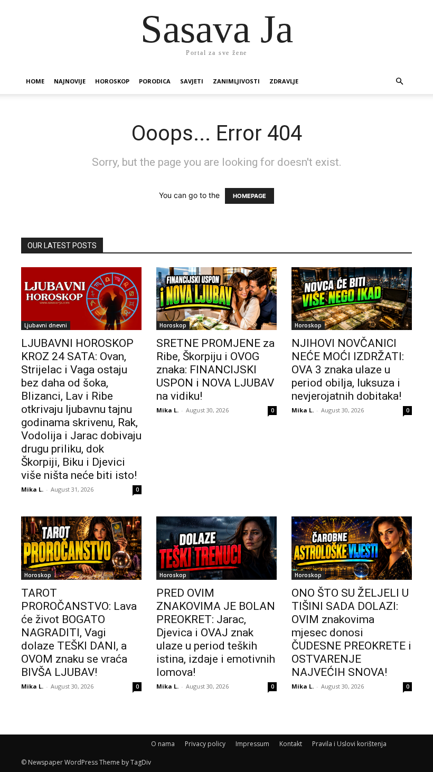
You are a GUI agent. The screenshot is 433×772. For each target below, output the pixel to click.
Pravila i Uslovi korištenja (349, 743)
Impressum (252, 743)
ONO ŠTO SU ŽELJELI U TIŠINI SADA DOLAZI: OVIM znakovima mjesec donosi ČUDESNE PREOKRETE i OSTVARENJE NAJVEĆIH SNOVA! (351, 633)
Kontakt (290, 743)
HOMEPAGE (249, 196)
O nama (163, 743)
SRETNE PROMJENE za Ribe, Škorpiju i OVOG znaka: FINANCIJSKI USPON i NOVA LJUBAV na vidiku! (215, 369)
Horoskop (112, 81)
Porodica (155, 81)
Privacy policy (205, 743)
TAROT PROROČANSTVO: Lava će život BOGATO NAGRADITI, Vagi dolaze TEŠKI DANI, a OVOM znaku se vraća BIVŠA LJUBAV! (79, 633)
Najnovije (70, 81)
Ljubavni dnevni (45, 325)
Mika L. (32, 489)
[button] (399, 82)
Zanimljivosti (236, 81)
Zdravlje (283, 81)
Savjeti (191, 81)
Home (35, 81)
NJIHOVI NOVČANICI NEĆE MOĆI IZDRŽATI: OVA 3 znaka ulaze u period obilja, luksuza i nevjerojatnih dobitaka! (347, 369)
